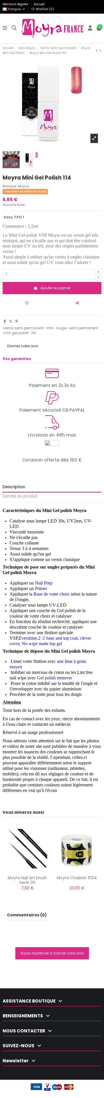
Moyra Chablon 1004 (77, 878)
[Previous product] (97, 50)
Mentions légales (16, 4)
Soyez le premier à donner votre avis (52, 953)
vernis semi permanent (23, 327)
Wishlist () (44, 9)
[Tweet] (10, 321)
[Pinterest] (16, 321)
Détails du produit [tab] (20, 496)
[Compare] (27, 872)
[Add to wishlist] (27, 303)
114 (33, 332)
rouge (61, 327)
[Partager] (5, 321)
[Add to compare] (77, 303)
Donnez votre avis (22, 345)
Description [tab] (14, 487)
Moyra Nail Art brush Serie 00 (27, 880)
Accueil (39, 4)
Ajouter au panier (55, 287)
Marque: (10, 186)
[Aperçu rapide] (34, 872)
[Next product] (100, 50)
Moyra (23, 186)
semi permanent (83, 327)
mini (50, 327)
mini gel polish (16, 332)
